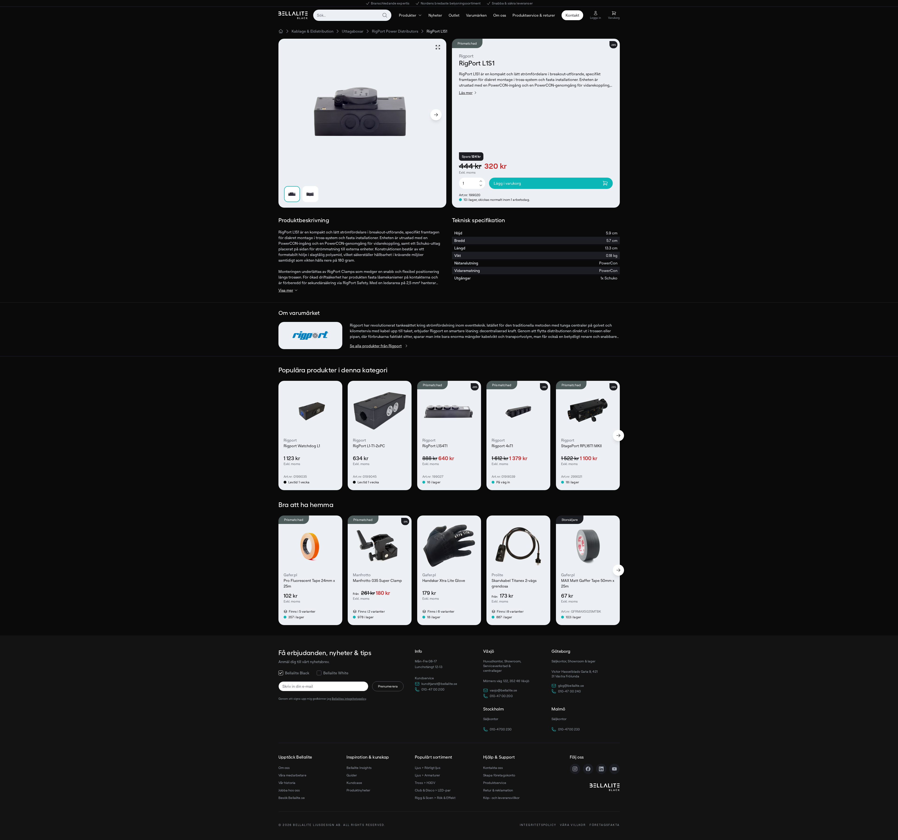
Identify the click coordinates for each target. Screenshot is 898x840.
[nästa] (618, 435)
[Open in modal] (438, 47)
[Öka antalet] (480, 181)
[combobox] (352, 15)
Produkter (407, 15)
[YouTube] (614, 769)
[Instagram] (575, 769)
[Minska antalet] (480, 185)
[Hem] (280, 31)
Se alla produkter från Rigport (376, 346)
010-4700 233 (569, 729)
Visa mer (285, 290)
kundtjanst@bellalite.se (439, 684)
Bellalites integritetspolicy (349, 698)
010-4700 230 (501, 729)
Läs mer (466, 92)
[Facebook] (588, 769)
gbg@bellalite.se (571, 685)
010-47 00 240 (569, 691)
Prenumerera (388, 686)
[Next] (436, 114)
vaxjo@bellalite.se (503, 690)
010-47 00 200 (432, 689)
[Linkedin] (601, 769)
